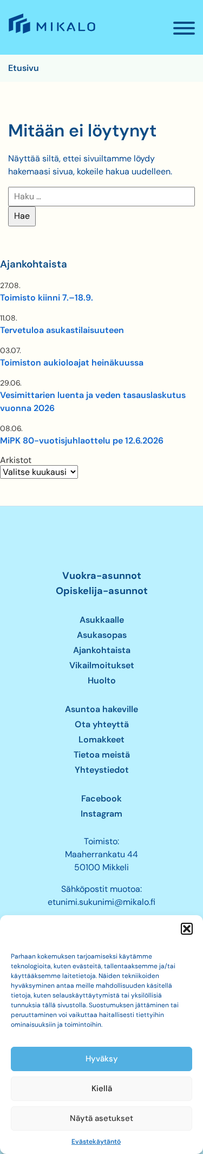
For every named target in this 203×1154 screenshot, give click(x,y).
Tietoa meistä (102, 754)
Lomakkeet (101, 739)
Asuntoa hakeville (101, 709)
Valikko (184, 28)
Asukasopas (102, 635)
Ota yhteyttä (102, 724)
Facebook (101, 798)
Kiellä (101, 1088)
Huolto (102, 680)
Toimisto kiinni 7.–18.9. (46, 297)
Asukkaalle (102, 619)
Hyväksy (102, 1058)
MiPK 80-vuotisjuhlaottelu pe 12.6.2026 (81, 440)
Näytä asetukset (101, 1118)
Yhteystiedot (102, 769)
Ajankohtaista (101, 650)
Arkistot (15, 460)
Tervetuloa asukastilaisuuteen (62, 330)
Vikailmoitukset (101, 665)
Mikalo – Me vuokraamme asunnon (50, 33)
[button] (186, 928)
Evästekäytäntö (96, 1141)
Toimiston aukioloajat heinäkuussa (71, 362)
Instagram (101, 813)
